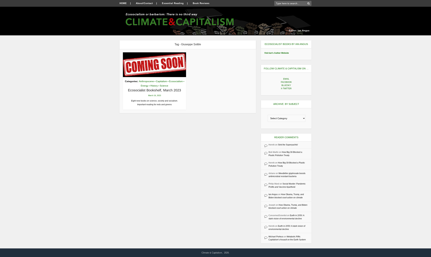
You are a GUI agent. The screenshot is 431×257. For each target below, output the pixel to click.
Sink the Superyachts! (288, 145)
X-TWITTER (286, 88)
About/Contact (144, 3)
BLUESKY (286, 85)
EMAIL (286, 79)
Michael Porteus (276, 236)
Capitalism (161, 81)
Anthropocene (146, 81)
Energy (144, 85)
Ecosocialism (176, 81)
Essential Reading (173, 3)
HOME (123, 3)
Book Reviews (201, 3)
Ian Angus (273, 194)
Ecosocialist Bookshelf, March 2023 (154, 90)
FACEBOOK (286, 82)
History (154, 85)
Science (164, 85)
